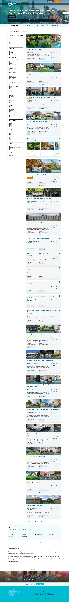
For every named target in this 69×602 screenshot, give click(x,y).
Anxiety (11, 124)
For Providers (49, 591)
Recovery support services (14, 88)
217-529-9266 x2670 (31, 460)
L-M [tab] (21, 529)
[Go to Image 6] (43, 46)
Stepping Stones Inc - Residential (36, 222)
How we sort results (20, 35)
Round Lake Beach (39, 534)
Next (41, 521)
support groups (10, 543)
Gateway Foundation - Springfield (36, 456)
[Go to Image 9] (46, 46)
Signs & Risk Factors (29, 3)
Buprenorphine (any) (13, 116)
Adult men (11, 95)
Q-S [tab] (26, 529)
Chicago (12, 536)
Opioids (11, 106)
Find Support (58, 1)
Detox (11, 53)
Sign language (12, 146)
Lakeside (11, 139)
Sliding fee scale (12, 71)
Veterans (11, 99)
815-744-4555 (30, 226)
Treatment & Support (38, 3)
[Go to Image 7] (44, 46)
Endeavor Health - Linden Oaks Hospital (38, 238)
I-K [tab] (19, 529)
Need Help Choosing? (12, 155)
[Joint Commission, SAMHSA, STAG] (57, 508)
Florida (36, 140)
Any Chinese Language (13, 149)
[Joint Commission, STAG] (57, 100)
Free (10, 69)
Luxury (11, 87)
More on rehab (36, 29)
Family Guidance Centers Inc (35, 505)
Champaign (10, 41)
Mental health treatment (14, 86)
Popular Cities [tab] (12, 529)
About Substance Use (52, 3)
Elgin (9, 42)
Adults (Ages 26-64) (13, 77)
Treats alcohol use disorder (14, 83)
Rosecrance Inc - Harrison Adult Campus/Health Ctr (41, 360)
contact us (43, 564)
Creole (11, 151)
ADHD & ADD (12, 122)
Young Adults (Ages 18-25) (14, 78)
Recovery (45, 3)
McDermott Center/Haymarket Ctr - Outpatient (40, 198)
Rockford (25, 536)
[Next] (59, 41)
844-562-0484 (30, 52)
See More (43, 84)
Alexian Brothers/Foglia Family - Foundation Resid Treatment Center (41, 385)
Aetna (11, 61)
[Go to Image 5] (42, 46)
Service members (12, 100)
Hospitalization (12, 51)
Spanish (11, 145)
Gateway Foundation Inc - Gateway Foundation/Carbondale (43, 409)
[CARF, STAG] (57, 201)
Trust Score (52, 552)
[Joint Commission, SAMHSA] (57, 52)
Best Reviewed (25, 31)
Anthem (11, 65)
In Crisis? (65, 12)
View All (10, 45)
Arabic (11, 148)
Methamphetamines (13, 111)
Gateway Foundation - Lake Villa (36, 481)
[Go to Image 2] (40, 46)
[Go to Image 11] (48, 46)
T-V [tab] (28, 529)
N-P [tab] (23, 529)
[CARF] (57, 256)
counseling (15, 543)
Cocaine (11, 110)
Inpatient (11, 50)
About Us (59, 3)
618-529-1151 (30, 413)
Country (11, 137)
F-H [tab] (17, 529)
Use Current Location (12, 17)
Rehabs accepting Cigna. (11, 546)
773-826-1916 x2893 (31, 125)
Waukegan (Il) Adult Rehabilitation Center (38, 282)
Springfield (51, 534)
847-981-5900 (30, 390)
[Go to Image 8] (45, 46)
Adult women (12, 96)
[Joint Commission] (57, 177)
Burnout (11, 126)
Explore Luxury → (40, 584)
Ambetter (11, 62)
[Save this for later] (60, 35)
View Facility (37, 52)
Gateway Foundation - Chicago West (37, 121)
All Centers (10, 31)
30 (39, 521)
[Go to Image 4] (44, 94)
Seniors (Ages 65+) (13, 76)
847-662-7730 (30, 272)
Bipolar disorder (12, 125)
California (32, 140)
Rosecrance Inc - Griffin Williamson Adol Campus (40, 73)
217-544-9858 (30, 509)
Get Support (43, 591)
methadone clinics (57, 542)
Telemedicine (12, 54)
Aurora (10, 38)
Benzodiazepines (12, 109)
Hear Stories (51, 1)
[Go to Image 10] (47, 46)
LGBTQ (11, 97)
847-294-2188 (30, 316)
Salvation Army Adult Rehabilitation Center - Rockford (42, 254)
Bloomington (11, 39)
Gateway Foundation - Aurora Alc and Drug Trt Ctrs (41, 97)
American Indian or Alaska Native (15, 147)
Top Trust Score (17, 31)
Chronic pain (12, 128)
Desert (11, 138)
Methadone (12, 115)
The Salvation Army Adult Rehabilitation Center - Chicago (42, 268)
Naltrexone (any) (12, 118)
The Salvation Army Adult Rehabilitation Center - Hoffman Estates (43, 311)
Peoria (10, 44)
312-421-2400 (30, 300)
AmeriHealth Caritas (13, 64)
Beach (11, 133)
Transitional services (13, 89)
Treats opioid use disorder (14, 85)
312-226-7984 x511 (30, 202)
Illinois (13, 527)
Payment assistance (13, 72)
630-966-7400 (30, 101)
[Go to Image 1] (39, 46)
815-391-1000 (30, 77)
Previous (28, 521)
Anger (11, 123)
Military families (12, 101)
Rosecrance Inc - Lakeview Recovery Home (38, 434)
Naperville (10, 43)
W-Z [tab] (30, 529)
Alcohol (11, 108)
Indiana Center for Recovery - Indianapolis (38, 175)
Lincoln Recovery (32, 49)
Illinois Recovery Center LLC (35, 334)
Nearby (29, 140)
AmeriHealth (12, 63)
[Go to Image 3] (41, 46)
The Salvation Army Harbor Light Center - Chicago (40, 296)
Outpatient (11, 52)
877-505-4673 (30, 485)
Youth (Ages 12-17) (13, 79)
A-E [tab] (15, 529)
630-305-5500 (30, 242)
